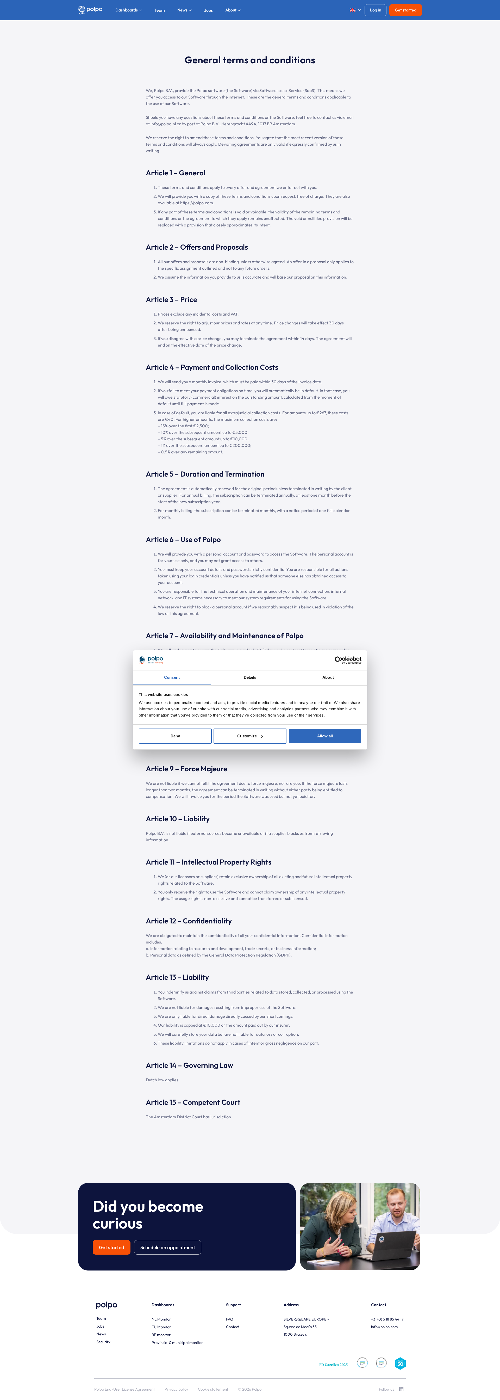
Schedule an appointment (167, 1247)
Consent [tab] (172, 677)
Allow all (325, 736)
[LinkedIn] (401, 1389)
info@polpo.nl (163, 123)
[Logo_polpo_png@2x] (90, 10)
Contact (232, 1326)
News (101, 1333)
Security (103, 1341)
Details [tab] (250, 677)
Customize (247, 736)
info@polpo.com (384, 1326)
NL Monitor (161, 1319)
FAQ (229, 1319)
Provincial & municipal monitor (177, 1342)
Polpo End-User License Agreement (124, 1389)
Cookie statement (213, 1389)
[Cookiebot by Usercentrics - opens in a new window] (338, 660)
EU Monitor (161, 1326)
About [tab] (328, 677)
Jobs (100, 1326)
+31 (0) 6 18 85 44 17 (387, 1319)
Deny (175, 736)
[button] (353, 10)
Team (101, 1318)
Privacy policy (176, 1389)
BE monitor (161, 1334)
